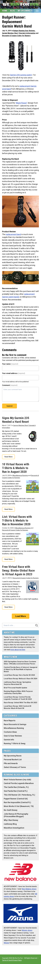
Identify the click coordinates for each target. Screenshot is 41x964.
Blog (12, 10)
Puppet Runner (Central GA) (16, 799)
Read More (8, 457)
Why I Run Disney (11, 820)
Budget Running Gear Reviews (24, 31)
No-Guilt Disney (10, 810)
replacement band (13, 234)
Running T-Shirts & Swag (14, 743)
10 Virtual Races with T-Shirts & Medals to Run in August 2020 (15, 467)
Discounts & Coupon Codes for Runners (16, 36)
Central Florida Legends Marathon (19, 783)
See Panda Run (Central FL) (16, 791)
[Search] (36, 625)
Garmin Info (9, 740)
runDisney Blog (10, 824)
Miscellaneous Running (20, 475)
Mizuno (6, 943)
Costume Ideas (10, 732)
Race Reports (9, 720)
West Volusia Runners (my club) (17, 779)
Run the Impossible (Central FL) (17, 802)
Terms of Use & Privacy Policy (12, 960)
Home (4, 10)
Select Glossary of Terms (15, 767)
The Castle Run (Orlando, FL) (16, 787)
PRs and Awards (11, 763)
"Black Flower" (21, 103)
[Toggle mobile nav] (37, 11)
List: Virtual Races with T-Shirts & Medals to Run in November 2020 (17, 520)
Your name (10, 364)
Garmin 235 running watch (21, 75)
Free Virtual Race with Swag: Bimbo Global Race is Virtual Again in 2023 (18, 570)
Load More (20, 616)
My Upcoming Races (27, 10)
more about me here (17, 650)
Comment (9, 385)
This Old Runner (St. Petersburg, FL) (19, 795)
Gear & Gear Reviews (13, 736)
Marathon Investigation (14, 828)
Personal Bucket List (13, 759)
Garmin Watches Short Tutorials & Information (18, 33)
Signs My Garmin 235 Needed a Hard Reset (15, 419)
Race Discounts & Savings (15, 724)
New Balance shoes (29, 889)
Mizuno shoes (27, 930)
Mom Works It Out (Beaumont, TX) (19, 806)
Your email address (13, 373)
